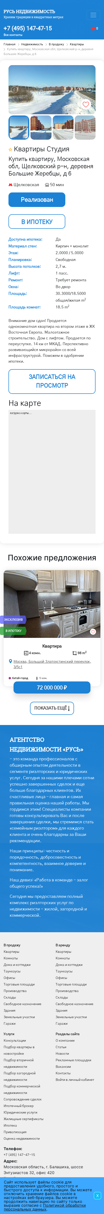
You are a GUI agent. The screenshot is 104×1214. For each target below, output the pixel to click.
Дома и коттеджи (17, 965)
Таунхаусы (12, 971)
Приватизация (15, 1132)
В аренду (63, 945)
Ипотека (10, 1125)
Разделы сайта (68, 1034)
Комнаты (11, 958)
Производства (15, 991)
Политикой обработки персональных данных (45, 1207)
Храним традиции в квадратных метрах (33, 17)
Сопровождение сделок (23, 1099)
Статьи (61, 1047)
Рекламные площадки (73, 1060)
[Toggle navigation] (93, 15)
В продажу (12, 945)
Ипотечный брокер (19, 1106)
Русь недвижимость (29, 11)
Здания (9, 1010)
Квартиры (11, 952)
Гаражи (9, 1023)
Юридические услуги (20, 1112)
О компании (65, 1040)
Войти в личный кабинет (75, 1080)
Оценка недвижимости (22, 1138)
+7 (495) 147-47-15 (28, 28)
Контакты (63, 1073)
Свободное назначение (22, 1004)
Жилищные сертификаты (24, 1119)
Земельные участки (19, 1017)
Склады (10, 997)
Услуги (9, 1034)
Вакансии (63, 1067)
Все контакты (13, 34)
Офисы (9, 978)
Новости (62, 1053)
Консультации (15, 1040)
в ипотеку (36, 222)
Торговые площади (19, 984)
